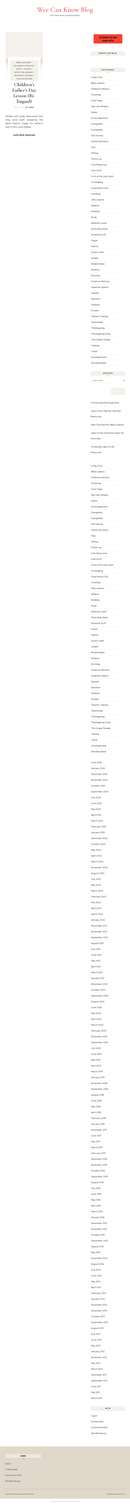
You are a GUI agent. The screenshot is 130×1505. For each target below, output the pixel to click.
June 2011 (96, 1386)
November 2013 (99, 1311)
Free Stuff (96, 170)
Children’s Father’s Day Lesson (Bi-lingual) (24, 93)
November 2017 (99, 1130)
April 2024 (96, 856)
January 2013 (97, 1351)
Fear (93, 147)
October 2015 (98, 1235)
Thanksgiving (98, 328)
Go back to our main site (108, 39)
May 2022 (96, 902)
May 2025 (96, 809)
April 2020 (96, 1019)
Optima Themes (27, 1494)
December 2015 (99, 1223)
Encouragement (99, 118)
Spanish (95, 293)
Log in (94, 1416)
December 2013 (99, 1305)
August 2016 (97, 1182)
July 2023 (96, 879)
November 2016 (99, 1165)
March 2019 (97, 1071)
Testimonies (97, 322)
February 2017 (98, 1153)
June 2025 (96, 803)
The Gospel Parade (100, 340)
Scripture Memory (23, 72)
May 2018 (96, 1106)
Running (95, 275)
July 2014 (96, 1270)
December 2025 (99, 774)
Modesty (95, 211)
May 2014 (96, 1281)
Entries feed (97, 1421)
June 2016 (96, 1194)
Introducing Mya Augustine (105, 403)
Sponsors (95, 299)
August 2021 (97, 943)
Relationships (97, 264)
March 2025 (97, 821)
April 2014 (96, 1287)
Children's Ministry (23, 66)
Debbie (31, 107)
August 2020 (97, 1001)
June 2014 (96, 1276)
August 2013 (97, 1328)
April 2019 (96, 1066)
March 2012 (97, 1369)
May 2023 (96, 885)
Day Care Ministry (100, 106)
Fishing (94, 153)
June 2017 (96, 1136)
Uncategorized (24, 79)
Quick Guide (97, 252)
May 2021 (95, 961)
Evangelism (97, 124)
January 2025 (98, 832)
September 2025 (99, 791)
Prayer (94, 240)
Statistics (95, 305)
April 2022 (96, 908)
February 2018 (98, 1118)
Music (19, 69)
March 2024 (97, 861)
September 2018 (99, 1089)
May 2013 (95, 1345)
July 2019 (96, 1048)
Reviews (95, 270)
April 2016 (96, 1206)
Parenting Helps (99, 229)
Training (95, 345)
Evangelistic (97, 130)
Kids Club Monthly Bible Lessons (107, 425)
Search (118, 391)
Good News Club (99, 188)
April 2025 (96, 815)
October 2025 (98, 786)
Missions (95, 205)
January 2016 (97, 1217)
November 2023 (99, 867)
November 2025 (99, 780)
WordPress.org (98, 1433)
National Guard (99, 223)
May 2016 (95, 1200)
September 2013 (99, 1322)
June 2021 (96, 955)
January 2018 (98, 1124)
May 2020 (96, 1013)
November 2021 (99, 931)
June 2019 (96, 1054)
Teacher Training (99, 316)
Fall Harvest (97, 135)
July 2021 (96, 949)
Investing (95, 194)
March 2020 (97, 1025)
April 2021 (96, 966)
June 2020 (96, 1007)
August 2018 (97, 1095)
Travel (94, 351)
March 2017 (97, 1147)
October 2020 (98, 990)
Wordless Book (98, 363)
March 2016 (97, 1211)
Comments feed (99, 1427)
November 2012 (99, 1357)
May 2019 (95, 1060)
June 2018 (96, 1101)
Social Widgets (55, 1501)
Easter (94, 112)
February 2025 (98, 826)
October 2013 (98, 1316)
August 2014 (97, 1264)
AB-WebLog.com (74, 1501)
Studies (95, 310)
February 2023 (98, 896)
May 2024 (96, 850)
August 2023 (97, 873)
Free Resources (99, 165)
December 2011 (99, 1375)
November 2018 (99, 1083)
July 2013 (96, 1334)
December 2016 (99, 1159)
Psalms (27, 69)
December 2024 (99, 838)
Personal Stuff (98, 235)
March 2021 (97, 972)
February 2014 (98, 1293)
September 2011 (99, 1380)
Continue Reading (24, 135)
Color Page (96, 100)
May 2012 (95, 1363)
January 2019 (97, 1077)
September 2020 (100, 996)
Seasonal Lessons (23, 75)
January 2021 (97, 978)
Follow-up (96, 159)
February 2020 (98, 1031)
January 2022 (98, 920)
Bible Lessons (23, 62)
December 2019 (99, 1036)
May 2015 (95, 1252)
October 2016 (98, 1171)
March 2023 (97, 891)
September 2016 (99, 1176)
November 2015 (99, 1229)
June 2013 (96, 1340)
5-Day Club (96, 77)
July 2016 (95, 1188)
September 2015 (99, 1241)
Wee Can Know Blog (65, 9)
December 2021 (99, 926)
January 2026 (98, 768)
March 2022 (97, 914)
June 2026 (96, 762)
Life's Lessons (97, 200)
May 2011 (95, 1392)
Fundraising (97, 182)
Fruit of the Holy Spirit (102, 176)
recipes (94, 258)
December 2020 (99, 984)
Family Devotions (99, 141)
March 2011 (96, 1398)
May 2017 (95, 1141)
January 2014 (98, 1299)
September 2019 (99, 1042)
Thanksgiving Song (100, 334)
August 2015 (97, 1246)
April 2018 (96, 1112)
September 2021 (99, 937)
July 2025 (96, 797)
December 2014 (99, 1258)
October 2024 (98, 844)
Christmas (96, 95)
